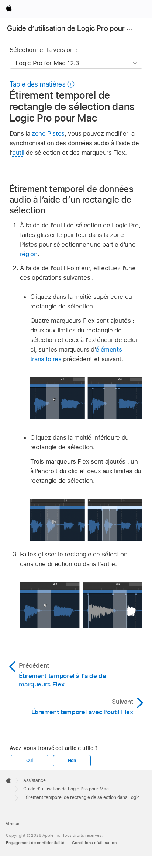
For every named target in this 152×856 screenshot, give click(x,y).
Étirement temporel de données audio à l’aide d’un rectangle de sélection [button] (72, 200)
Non (72, 760)
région (29, 254)
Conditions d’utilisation (94, 842)
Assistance (34, 780)
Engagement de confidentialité (35, 842)
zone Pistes (48, 133)
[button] (42, 84)
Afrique (12, 823)
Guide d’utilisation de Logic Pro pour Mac (74, 28)
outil (18, 152)
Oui (29, 760)
